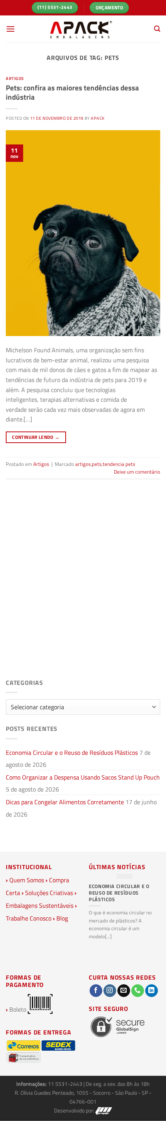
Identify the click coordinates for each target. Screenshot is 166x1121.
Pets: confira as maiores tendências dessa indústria (72, 92)
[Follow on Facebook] (96, 990)
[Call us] (137, 990)
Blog (62, 918)
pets (97, 464)
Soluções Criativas (49, 892)
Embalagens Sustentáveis (39, 905)
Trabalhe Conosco (28, 918)
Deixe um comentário (137, 472)
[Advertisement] (83, 586)
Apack (98, 118)
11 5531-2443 (65, 1084)
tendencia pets (119, 464)
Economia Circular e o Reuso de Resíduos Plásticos (72, 752)
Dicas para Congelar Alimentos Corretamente (65, 802)
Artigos (15, 78)
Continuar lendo (35, 437)
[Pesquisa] (157, 28)
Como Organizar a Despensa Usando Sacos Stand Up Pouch (83, 777)
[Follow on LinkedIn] (151, 990)
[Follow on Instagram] (109, 990)
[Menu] (10, 28)
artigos (83, 464)
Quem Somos (26, 880)
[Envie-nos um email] (123, 990)
